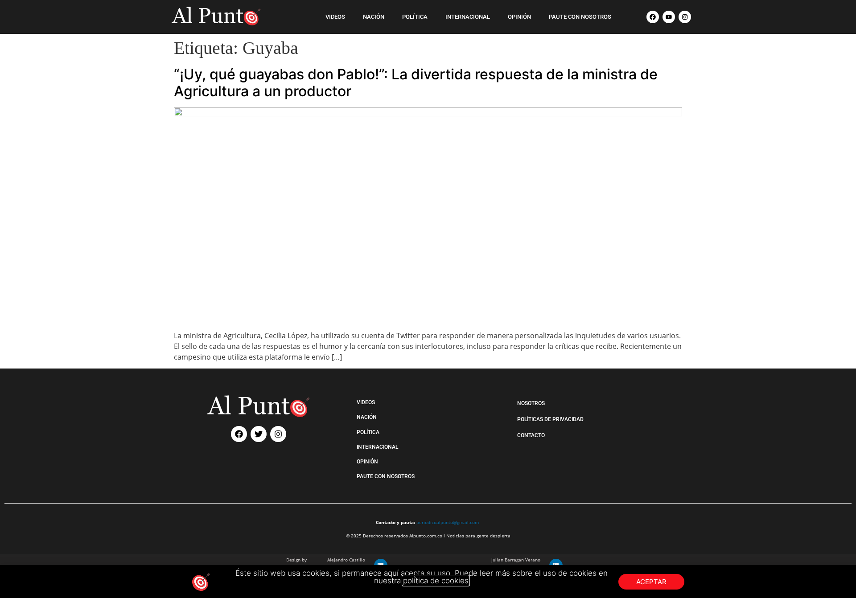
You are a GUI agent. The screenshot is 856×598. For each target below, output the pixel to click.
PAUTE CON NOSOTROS (580, 16)
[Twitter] (259, 434)
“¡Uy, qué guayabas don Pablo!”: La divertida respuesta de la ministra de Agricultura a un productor (416, 83)
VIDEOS (335, 16)
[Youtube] (669, 17)
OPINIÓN (519, 16)
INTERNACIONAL (467, 16)
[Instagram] (685, 17)
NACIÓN (373, 16)
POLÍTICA (415, 16)
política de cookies (436, 580)
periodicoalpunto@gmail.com (447, 522)
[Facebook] (652, 17)
